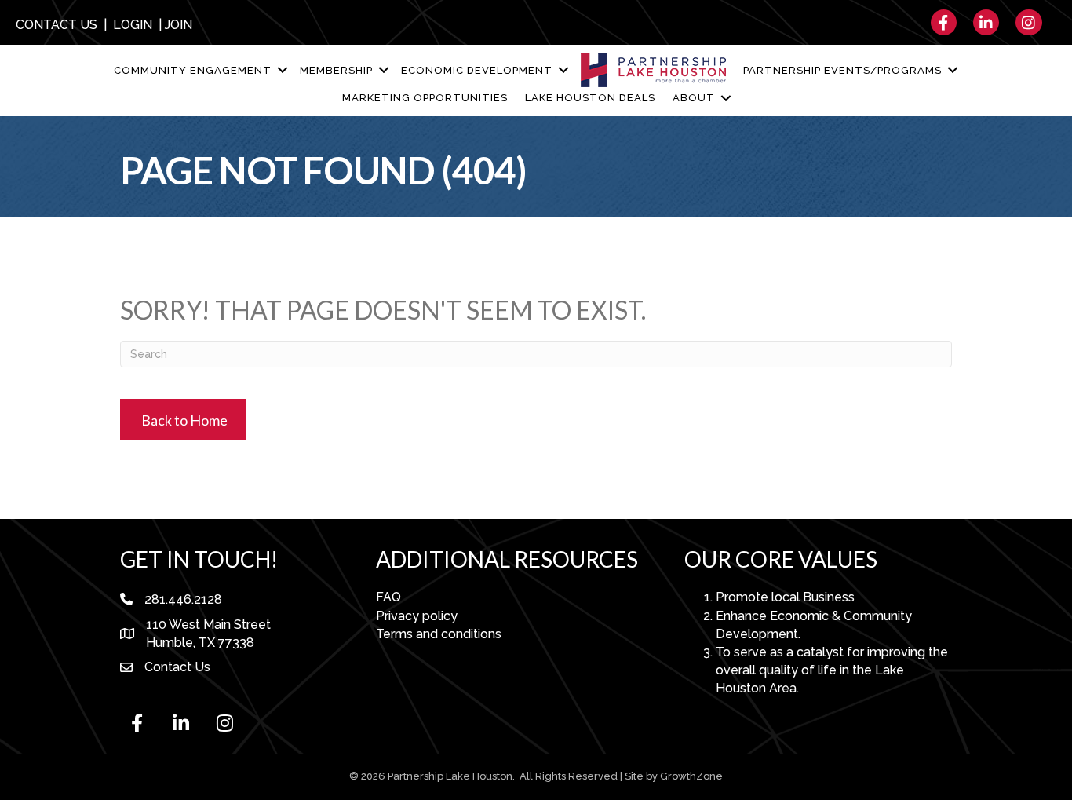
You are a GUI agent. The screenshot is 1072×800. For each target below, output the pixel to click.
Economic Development (476, 70)
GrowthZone (691, 776)
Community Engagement (193, 70)
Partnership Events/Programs (842, 70)
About (694, 98)
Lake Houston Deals (590, 98)
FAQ (388, 597)
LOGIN (132, 24)
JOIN (178, 24)
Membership (336, 70)
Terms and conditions (438, 633)
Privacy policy (417, 615)
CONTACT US (56, 24)
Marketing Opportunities (425, 98)
